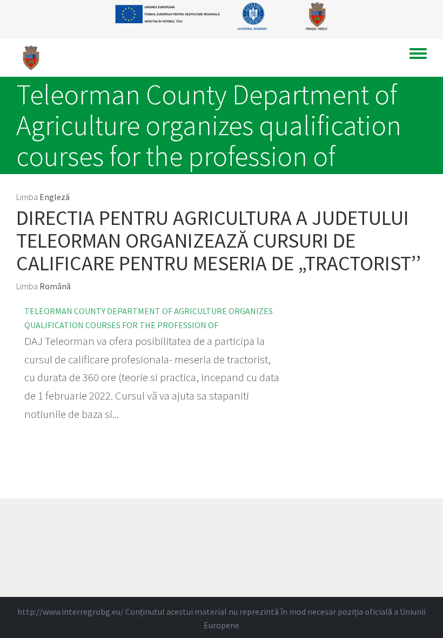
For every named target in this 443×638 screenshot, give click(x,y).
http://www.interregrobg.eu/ (70, 611)
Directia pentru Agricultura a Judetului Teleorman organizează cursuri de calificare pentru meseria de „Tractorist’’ (218, 240)
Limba (27, 196)
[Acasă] (35, 58)
